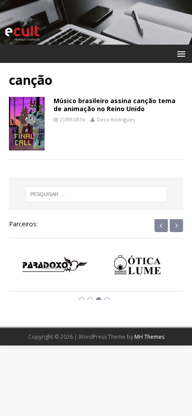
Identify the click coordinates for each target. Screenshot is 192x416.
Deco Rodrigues (116, 119)
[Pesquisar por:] (96, 194)
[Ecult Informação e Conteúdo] (96, 39)
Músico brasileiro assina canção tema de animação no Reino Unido (114, 104)
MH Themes (149, 337)
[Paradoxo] (55, 268)
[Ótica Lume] (137, 268)
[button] (180, 53)
